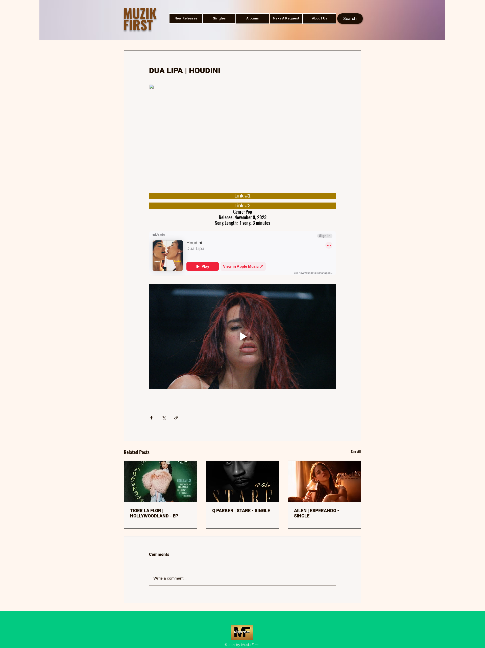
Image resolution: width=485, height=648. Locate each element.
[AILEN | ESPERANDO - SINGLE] (324, 481)
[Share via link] (176, 417)
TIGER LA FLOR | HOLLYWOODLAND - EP (154, 513)
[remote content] (242, 196)
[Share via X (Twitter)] (163, 417)
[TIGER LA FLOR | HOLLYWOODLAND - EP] (160, 481)
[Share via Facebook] (151, 417)
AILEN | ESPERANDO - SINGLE (316, 513)
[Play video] (242, 336)
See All (356, 451)
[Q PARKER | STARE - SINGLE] (242, 481)
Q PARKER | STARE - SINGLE (241, 510)
